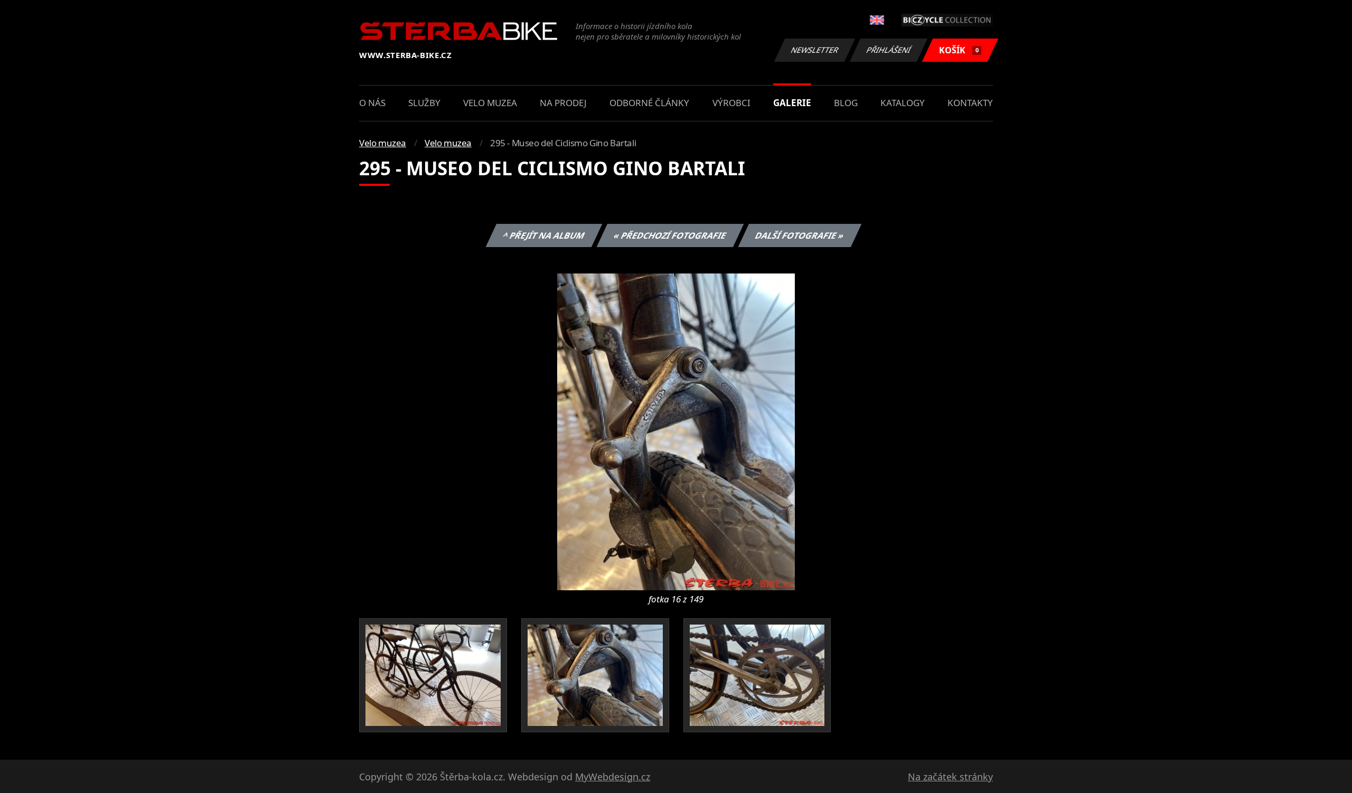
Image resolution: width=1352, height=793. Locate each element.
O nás (372, 103)
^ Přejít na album (543, 235)
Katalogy (902, 103)
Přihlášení (889, 50)
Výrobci (731, 103)
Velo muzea (490, 103)
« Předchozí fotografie (669, 235)
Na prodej (563, 103)
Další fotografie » (799, 235)
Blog (846, 103)
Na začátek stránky (950, 776)
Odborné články (649, 103)
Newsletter (815, 50)
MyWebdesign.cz (612, 776)
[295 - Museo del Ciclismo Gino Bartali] (676, 431)
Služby (424, 103)
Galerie (792, 103)
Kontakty (970, 103)
